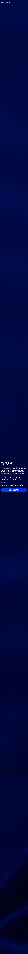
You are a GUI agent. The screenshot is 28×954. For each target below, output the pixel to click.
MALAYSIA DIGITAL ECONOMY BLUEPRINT (14, 490)
